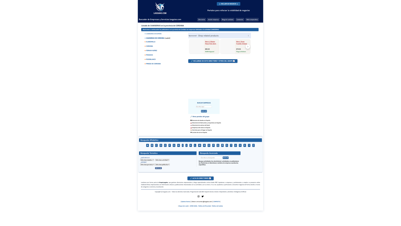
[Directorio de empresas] (160, 15)
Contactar (240, 20)
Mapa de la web (183, 206)
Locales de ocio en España (199, 132)
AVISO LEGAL (193, 206)
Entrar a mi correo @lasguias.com (202, 201)
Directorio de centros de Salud (201, 125)
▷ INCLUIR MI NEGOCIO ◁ (228, 4)
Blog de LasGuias (227, 20)
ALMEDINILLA (150, 42)
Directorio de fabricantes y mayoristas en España (206, 123)
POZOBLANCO (151, 59)
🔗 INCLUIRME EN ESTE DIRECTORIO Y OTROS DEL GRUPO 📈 (213, 61)
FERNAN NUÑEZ (151, 51)
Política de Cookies (217, 206)
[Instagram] (198, 197)
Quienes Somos (185, 201)
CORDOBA (149, 46)
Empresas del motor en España (201, 127)
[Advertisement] (220, 79)
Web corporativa (252, 20)
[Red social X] (202, 197)
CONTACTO (217, 201)
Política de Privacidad (204, 206)
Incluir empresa (213, 20)
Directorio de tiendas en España (201, 120)
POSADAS (149, 55)
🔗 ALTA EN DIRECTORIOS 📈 (200, 178)
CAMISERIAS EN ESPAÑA (154, 34)
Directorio (201, 20)
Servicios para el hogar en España (202, 130)
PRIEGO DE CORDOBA (153, 64)
